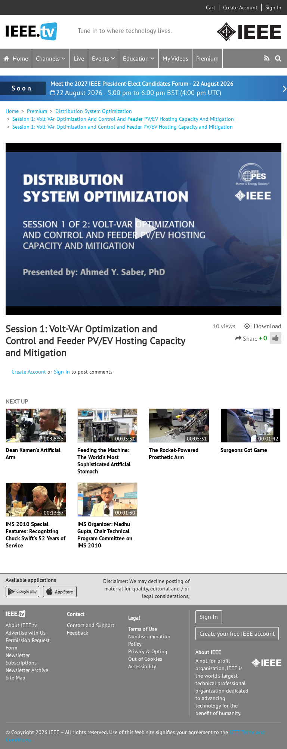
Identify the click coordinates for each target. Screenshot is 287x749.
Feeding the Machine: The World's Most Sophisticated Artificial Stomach (103, 460)
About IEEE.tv (21, 625)
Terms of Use (142, 629)
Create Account (240, 7)
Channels (48, 58)
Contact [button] (75, 614)
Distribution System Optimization (93, 111)
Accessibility (142, 666)
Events (101, 58)
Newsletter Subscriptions (21, 659)
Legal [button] (134, 617)
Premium (207, 58)
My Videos (175, 58)
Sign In (273, 7)
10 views (224, 326)
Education (136, 58)
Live (79, 58)
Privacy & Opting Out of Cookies (147, 655)
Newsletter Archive (27, 670)
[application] (143, 229)
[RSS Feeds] (267, 58)
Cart (210, 7)
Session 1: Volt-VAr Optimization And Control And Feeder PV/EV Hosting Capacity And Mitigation (123, 119)
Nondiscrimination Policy (149, 640)
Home (19, 58)
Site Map (15, 677)
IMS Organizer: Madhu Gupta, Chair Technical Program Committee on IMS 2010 (104, 535)
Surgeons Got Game (243, 450)
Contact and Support (90, 625)
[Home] (31, 31)
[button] (143, 228)
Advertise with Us (26, 632)
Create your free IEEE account (237, 633)
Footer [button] (13, 614)
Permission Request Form (28, 644)
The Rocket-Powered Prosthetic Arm (173, 453)
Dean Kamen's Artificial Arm (33, 453)
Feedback (77, 632)
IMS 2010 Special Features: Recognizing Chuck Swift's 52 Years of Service (35, 535)
